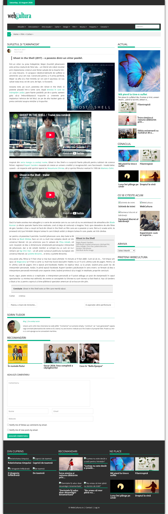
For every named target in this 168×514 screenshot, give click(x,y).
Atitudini (21, 27)
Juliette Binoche (35, 253)
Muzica (82, 27)
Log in (97, 507)
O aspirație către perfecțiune (98, 305)
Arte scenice (33, 27)
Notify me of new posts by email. (23, 430)
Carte (57, 27)
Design (65, 27)
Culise (29, 34)
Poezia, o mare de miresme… (23, 305)
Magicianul (22, 261)
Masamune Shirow (56, 168)
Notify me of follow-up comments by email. (28, 425)
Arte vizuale (46, 27)
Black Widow (25, 239)
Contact (89, 507)
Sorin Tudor (18, 52)
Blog (24, 321)
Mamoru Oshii (107, 168)
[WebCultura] (12, 25)
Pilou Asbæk (64, 242)
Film (74, 27)
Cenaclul (104, 27)
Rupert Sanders (31, 165)
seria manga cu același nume (34, 162)
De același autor (34, 321)
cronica (22, 296)
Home (16, 34)
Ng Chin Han (25, 251)
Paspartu (92, 27)
